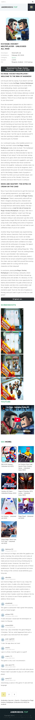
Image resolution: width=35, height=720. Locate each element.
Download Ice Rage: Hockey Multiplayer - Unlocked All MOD (17, 69)
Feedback (6, 717)
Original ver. (17, 299)
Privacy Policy (26, 715)
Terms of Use (27, 717)
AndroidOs (9, 7)
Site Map (17, 715)
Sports (14, 57)
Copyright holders (15, 717)
